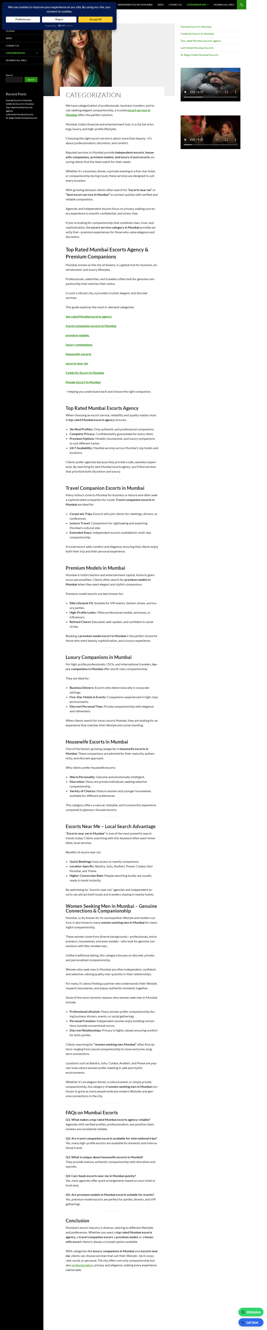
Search (9, 75)
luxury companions (79, 344)
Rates (161, 4)
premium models (77, 335)
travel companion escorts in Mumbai (91, 326)
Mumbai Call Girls (224, 4)
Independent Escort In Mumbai (135, 4)
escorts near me (77, 363)
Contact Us (175, 4)
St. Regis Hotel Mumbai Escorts (199, 54)
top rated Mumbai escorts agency (89, 316)
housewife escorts (78, 354)
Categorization (196, 4)
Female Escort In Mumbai (83, 382)
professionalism (82, 1265)
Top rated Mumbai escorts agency (201, 40)
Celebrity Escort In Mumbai (85, 373)
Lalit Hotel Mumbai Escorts (197, 47)
